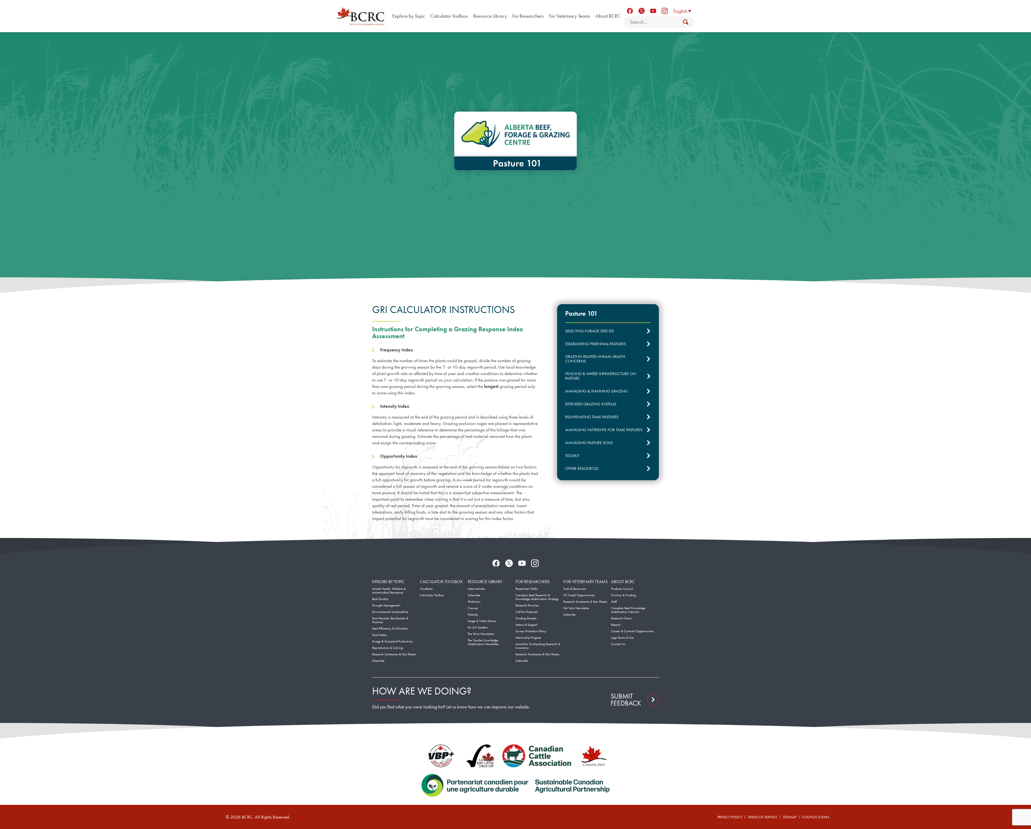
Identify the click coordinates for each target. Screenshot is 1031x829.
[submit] (685, 22)
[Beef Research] (361, 16)
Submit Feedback (626, 700)
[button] (682, 11)
